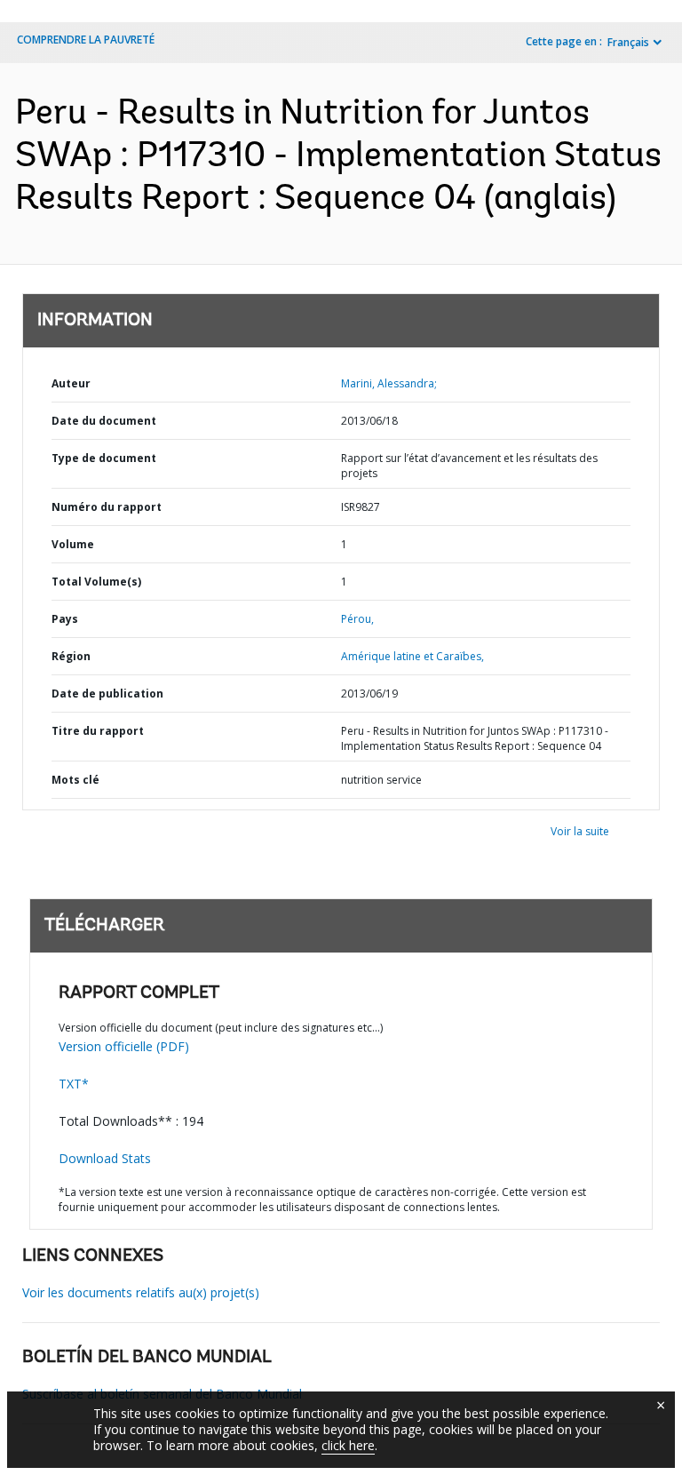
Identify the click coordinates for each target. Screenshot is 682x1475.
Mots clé (75, 779)
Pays (65, 618)
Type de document (104, 458)
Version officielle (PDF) (124, 1046)
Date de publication (107, 693)
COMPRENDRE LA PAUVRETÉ (86, 39)
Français (628, 42)
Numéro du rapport (107, 506)
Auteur (71, 383)
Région (71, 656)
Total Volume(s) (96, 581)
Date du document (104, 420)
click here (348, 1445)
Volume (73, 544)
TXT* (74, 1083)
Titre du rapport (98, 730)
